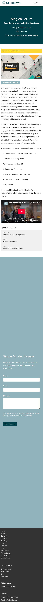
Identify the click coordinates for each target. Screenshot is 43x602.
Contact (4, 546)
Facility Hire (5, 551)
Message (6, 396)
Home (3, 531)
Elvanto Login (5, 558)
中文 (2, 548)
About (3, 534)
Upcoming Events (8, 227)
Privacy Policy (8, 416)
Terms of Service (22, 416)
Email (5, 386)
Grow (3, 538)
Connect (4, 536)
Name (5, 376)
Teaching (4, 541)
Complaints (5, 555)
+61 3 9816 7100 (12, 597)
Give (2, 543)
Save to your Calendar (10, 82)
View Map (4, 576)
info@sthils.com (11, 600)
